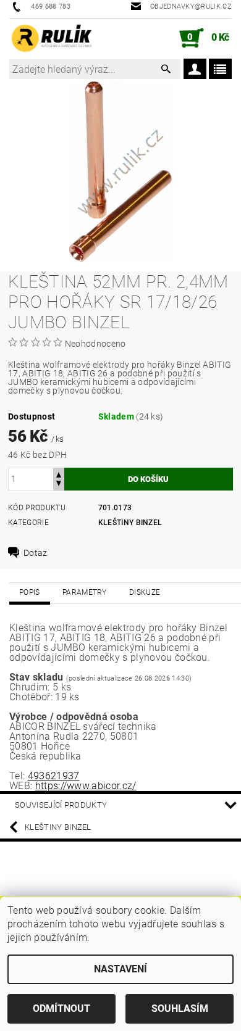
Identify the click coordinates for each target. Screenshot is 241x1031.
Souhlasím (179, 1008)
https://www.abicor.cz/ (86, 786)
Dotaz (35, 553)
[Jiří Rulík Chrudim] (52, 38)
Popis (29, 592)
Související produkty (61, 804)
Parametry (84, 592)
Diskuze (144, 592)
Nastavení (120, 969)
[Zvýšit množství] (58, 473)
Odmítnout (61, 1008)
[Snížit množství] (58, 485)
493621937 (54, 776)
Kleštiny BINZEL (130, 522)
